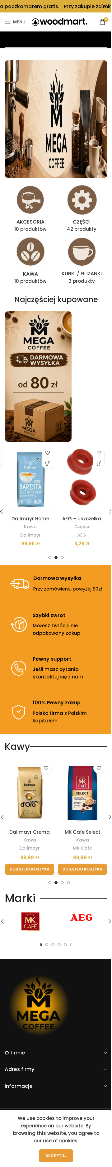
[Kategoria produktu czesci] (81, 210)
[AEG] (81, 917)
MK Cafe (82, 848)
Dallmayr (30, 535)
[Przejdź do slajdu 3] (62, 557)
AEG (81, 535)
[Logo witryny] (59, 21)
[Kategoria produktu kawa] (30, 262)
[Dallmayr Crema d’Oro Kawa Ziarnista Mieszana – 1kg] (29, 793)
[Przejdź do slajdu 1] (49, 557)
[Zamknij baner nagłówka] (104, 6)
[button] (47, 463)
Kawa (30, 526)
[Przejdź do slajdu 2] (56, 557)
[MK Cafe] (30, 921)
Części (81, 526)
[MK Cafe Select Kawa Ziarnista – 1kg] (82, 793)
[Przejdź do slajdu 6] (65, 944)
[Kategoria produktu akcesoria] (30, 210)
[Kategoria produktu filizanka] (81, 262)
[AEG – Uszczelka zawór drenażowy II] (81, 478)
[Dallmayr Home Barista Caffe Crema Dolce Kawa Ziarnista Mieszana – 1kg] (30, 478)
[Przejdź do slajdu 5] (59, 944)
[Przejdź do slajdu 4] (68, 882)
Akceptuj (56, 1156)
